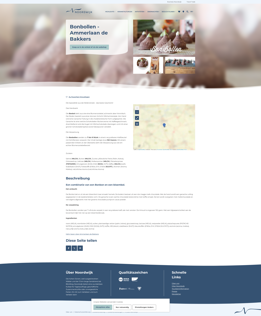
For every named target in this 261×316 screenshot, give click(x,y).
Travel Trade (191, 2)
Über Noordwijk (178, 286)
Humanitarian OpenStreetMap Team (164, 149)
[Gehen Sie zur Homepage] (79, 11)
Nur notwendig (122, 307)
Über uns (175, 283)
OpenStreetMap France (182, 149)
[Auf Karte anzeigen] (137, 124)
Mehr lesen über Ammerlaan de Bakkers (82, 234)
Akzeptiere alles (103, 307)
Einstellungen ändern (144, 307)
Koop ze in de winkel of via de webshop (89, 47)
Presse (174, 291)
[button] (164, 125)
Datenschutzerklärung (83, 312)
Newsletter (176, 294)
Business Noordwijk (174, 2)
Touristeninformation (180, 289)
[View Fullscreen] (137, 118)
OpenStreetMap (141, 149)
